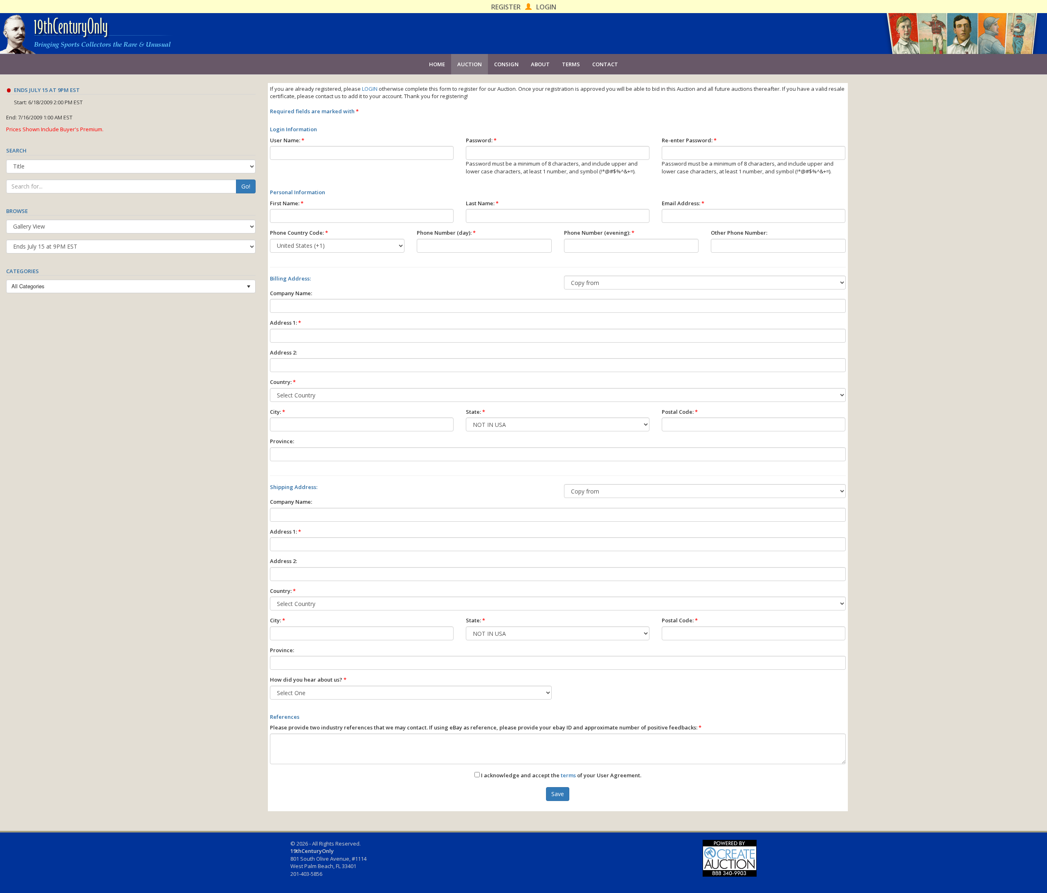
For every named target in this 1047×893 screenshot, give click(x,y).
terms (568, 775)
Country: (283, 382)
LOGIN (369, 88)
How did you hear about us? (308, 679)
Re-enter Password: (689, 140)
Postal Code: (680, 411)
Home (437, 64)
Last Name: (482, 203)
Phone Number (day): (446, 232)
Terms (571, 64)
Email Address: (683, 203)
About (540, 64)
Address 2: (283, 352)
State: (475, 411)
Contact (605, 64)
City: (277, 411)
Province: (282, 441)
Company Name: (291, 293)
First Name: (286, 203)
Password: (481, 140)
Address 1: (285, 322)
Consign (506, 64)
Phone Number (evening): (599, 232)
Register (506, 6)
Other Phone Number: (739, 232)
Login (546, 6)
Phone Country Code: (299, 232)
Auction (469, 64)
